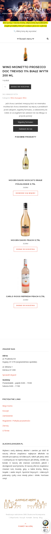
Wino (24, 98)
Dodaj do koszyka (20, 87)
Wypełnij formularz (25, 122)
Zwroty (5, 425)
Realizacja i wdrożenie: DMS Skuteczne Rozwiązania (25, 514)
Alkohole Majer (26, 9)
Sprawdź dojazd (9, 375)
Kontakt (29, 517)
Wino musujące (16, 98)
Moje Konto (7, 406)
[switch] (45, 530)
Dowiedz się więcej (25, 193)
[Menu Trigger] (45, 5)
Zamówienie (7, 415)
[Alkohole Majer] (25, 502)
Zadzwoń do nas (25, 129)
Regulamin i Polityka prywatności (16, 420)
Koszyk (5, 411)
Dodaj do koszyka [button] (25, 249)
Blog (40, 517)
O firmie (5, 430)
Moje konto (14, 517)
